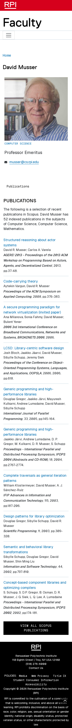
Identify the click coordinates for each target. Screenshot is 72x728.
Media (23, 675)
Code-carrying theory (20, 281)
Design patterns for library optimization (34, 516)
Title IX (59, 675)
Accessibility (36, 684)
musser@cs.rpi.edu (24, 162)
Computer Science (17, 143)
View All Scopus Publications (36, 628)
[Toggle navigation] (9, 35)
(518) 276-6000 (36, 664)
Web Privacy (40, 675)
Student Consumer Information (36, 680)
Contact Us (36, 668)
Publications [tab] (18, 186)
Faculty (22, 22)
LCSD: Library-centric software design (33, 348)
